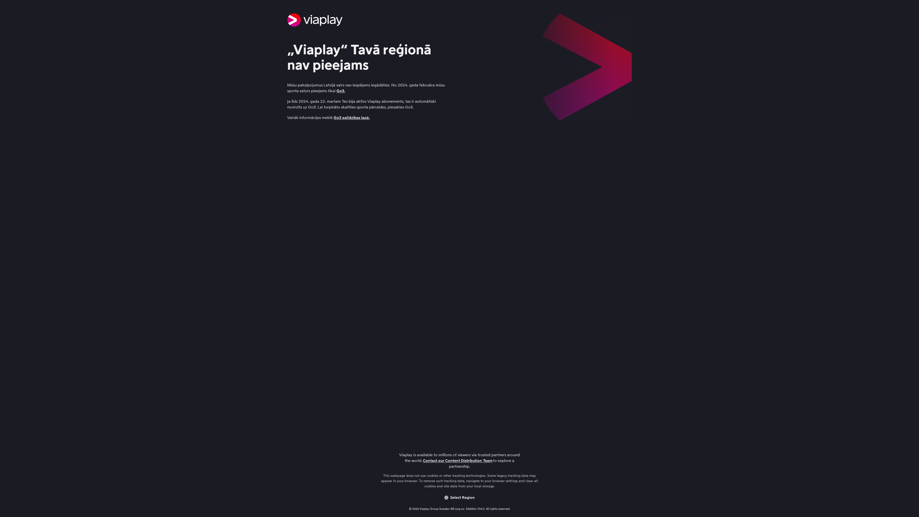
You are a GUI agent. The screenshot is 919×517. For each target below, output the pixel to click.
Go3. (340, 91)
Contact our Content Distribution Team (458, 460)
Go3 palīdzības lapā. (352, 117)
